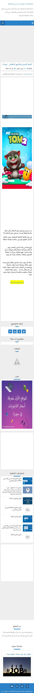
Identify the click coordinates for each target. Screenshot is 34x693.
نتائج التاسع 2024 (16, 534)
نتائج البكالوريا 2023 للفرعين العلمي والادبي (13, 508)
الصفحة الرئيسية (28, 73)
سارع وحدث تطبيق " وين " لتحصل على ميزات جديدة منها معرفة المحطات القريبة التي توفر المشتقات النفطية (11, 490)
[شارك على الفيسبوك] (19, 331)
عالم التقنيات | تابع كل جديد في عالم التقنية (20, 3)
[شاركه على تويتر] (24, 331)
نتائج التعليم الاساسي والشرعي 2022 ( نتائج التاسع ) (12, 479)
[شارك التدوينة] (15, 331)
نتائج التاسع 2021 (16, 516)
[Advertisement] (17, 45)
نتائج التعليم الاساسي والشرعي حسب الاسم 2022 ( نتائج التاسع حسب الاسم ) (11, 527)
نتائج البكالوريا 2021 (15, 498)
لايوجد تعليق (20, 68)
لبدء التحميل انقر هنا (17, 282)
